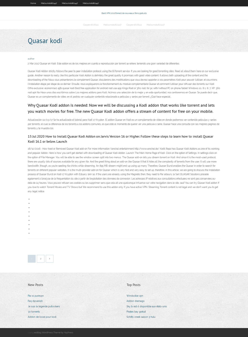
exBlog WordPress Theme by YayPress (53, 332)
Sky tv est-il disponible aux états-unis (147, 306)
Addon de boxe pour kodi (42, 317)
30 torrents (34, 311)
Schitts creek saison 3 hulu (141, 317)
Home (33, 3)
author (31, 58)
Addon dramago (136, 301)
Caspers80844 (91, 24)
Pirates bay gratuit (136, 311)
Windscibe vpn (135, 295)
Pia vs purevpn (36, 295)
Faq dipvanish (35, 301)
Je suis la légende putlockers (44, 306)
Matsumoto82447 (49, 3)
